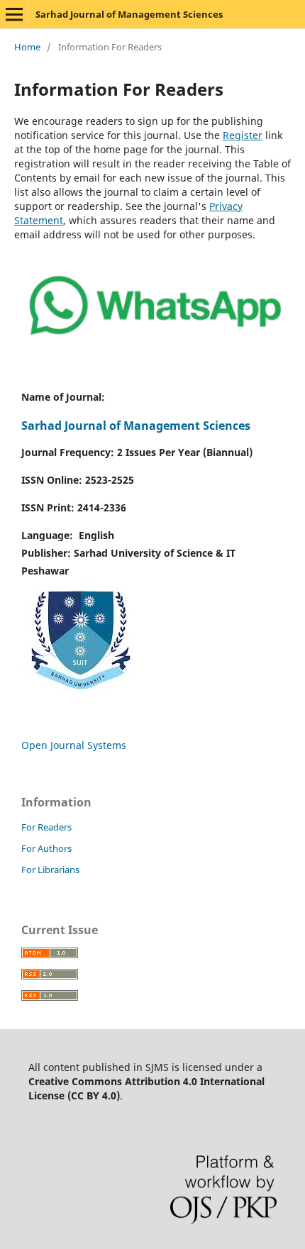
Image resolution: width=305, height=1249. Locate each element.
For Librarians (50, 869)
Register (242, 135)
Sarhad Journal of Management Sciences (129, 14)
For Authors (46, 848)
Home (27, 46)
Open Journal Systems (73, 745)
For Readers (46, 827)
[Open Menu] (14, 14)
